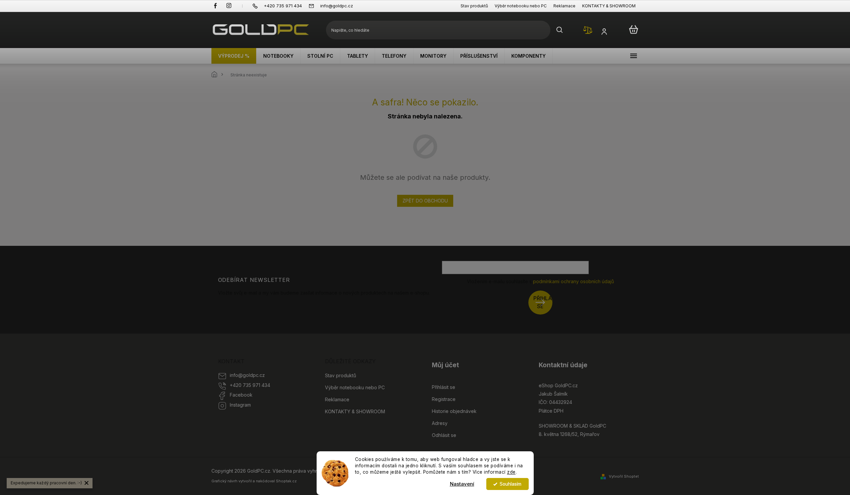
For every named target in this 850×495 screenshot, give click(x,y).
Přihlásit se (542, 302)
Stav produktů (474, 5)
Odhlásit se (444, 435)
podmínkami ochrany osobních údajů (573, 281)
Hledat (559, 30)
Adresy (440, 423)
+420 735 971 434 (250, 385)
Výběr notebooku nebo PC (521, 5)
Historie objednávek (454, 411)
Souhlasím (510, 484)
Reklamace (564, 5)
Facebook (241, 395)
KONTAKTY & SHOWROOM (609, 5)
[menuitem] (234, 56)
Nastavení (462, 484)
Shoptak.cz (286, 481)
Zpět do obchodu (425, 200)
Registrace (444, 399)
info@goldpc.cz (247, 375)
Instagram (240, 405)
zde (511, 472)
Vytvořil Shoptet (624, 476)
